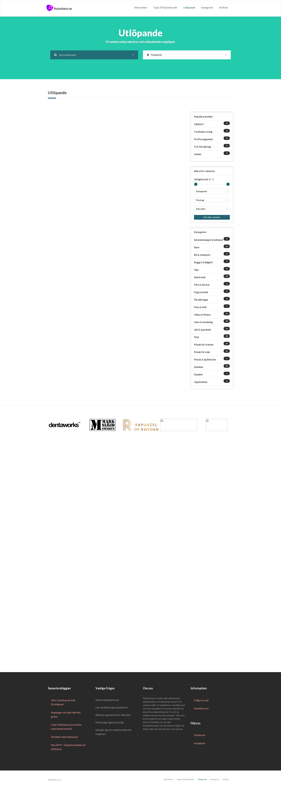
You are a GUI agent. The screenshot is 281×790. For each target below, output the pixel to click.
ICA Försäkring (202, 146)
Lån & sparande (202, 329)
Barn (196, 247)
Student (198, 374)
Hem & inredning (203, 322)
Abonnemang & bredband (208, 239)
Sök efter (201, 208)
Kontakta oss (201, 708)
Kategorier (207, 7)
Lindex (197, 154)
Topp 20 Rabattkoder (165, 7)
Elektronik (200, 277)
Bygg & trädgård (203, 262)
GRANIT (199, 124)
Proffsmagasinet (203, 139)
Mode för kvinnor (204, 344)
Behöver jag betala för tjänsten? (113, 714)
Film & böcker (202, 284)
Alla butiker (140, 7)
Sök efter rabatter (211, 217)
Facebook (199, 735)
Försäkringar (201, 299)
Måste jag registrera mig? (109, 722)
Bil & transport (202, 254)
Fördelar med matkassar (64, 736)
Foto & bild (200, 307)
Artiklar (223, 7)
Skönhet (198, 366)
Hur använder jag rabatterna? (111, 707)
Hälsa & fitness (202, 314)
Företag (200, 200)
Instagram (199, 743)
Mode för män (202, 351)
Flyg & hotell (201, 292)
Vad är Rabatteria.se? (107, 699)
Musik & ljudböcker (205, 359)
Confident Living (203, 131)
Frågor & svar (201, 700)
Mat (196, 337)
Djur (196, 269)
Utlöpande (189, 7)
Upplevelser (200, 381)
